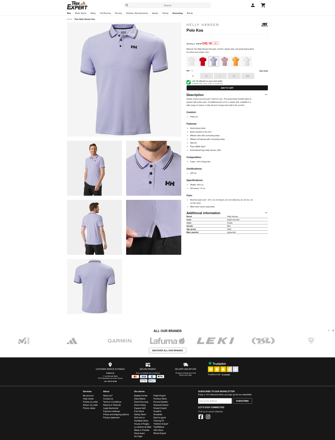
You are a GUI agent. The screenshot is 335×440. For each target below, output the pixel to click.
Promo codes (89, 408)
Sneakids (157, 414)
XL (234, 76)
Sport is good (159, 417)
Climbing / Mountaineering (137, 13)
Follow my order (90, 401)
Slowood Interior (161, 404)
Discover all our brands (167, 350)
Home (69, 19)
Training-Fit (158, 420)
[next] (333, 331)
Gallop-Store (140, 414)
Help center (88, 398)
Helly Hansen (202, 24)
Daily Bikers (139, 398)
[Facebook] (200, 417)
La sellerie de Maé (142, 426)
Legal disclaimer (110, 408)
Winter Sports (80, 13)
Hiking (93, 13)
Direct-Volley (140, 404)
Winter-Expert (159, 433)
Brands (190, 13)
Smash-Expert (160, 408)
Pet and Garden (160, 401)
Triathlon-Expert (160, 423)
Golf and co (139, 417)
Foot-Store (139, 411)
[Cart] (263, 5)
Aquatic (155, 13)
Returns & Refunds (112, 404)
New (69, 13)
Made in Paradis (141, 430)
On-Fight (138, 436)
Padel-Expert (159, 395)
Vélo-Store (158, 430)
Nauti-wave (139, 433)
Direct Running (141, 401)
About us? (108, 395)
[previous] (329, 331)
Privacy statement (111, 417)
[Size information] (192, 71)
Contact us (110, 373)
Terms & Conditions (112, 401)
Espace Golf (140, 408)
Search (167, 5)
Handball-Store (141, 420)
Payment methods (111, 411)
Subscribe (242, 400)
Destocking (177, 13)
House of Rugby (141, 423)
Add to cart (227, 88)
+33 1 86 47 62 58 (110, 381)
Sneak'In (157, 411)
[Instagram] (208, 417)
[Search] (127, 5)
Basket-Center (140, 395)
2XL (248, 76)
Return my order (90, 404)
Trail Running (105, 13)
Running (118, 13)
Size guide (263, 70)
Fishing (165, 13)
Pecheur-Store (160, 398)
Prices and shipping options (116, 414)
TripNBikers (158, 426)
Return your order (185, 375)
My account (88, 395)
